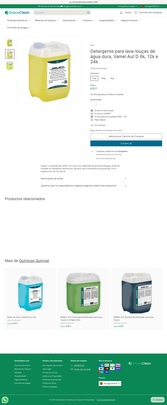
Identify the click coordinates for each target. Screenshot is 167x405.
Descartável (69, 20)
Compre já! (126, 143)
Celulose (87, 20)
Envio (92, 130)
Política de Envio (49, 383)
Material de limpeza (45, 20)
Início (92, 45)
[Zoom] (49, 70)
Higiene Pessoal (129, 20)
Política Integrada (50, 387)
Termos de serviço (50, 372)
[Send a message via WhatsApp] (5, 400)
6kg (112, 78)
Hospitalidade (106, 20)
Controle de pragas (17, 27)
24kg (103, 78)
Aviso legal (47, 369)
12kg (94, 78)
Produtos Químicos (17, 20)
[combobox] (62, 12)
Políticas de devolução (52, 379)
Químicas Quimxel (98, 68)
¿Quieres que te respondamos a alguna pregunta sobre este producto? (79, 185)
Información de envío (52, 178)
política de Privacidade (52, 376)
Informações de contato (52, 365)
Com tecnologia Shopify (106, 400)
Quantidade (95, 99)
